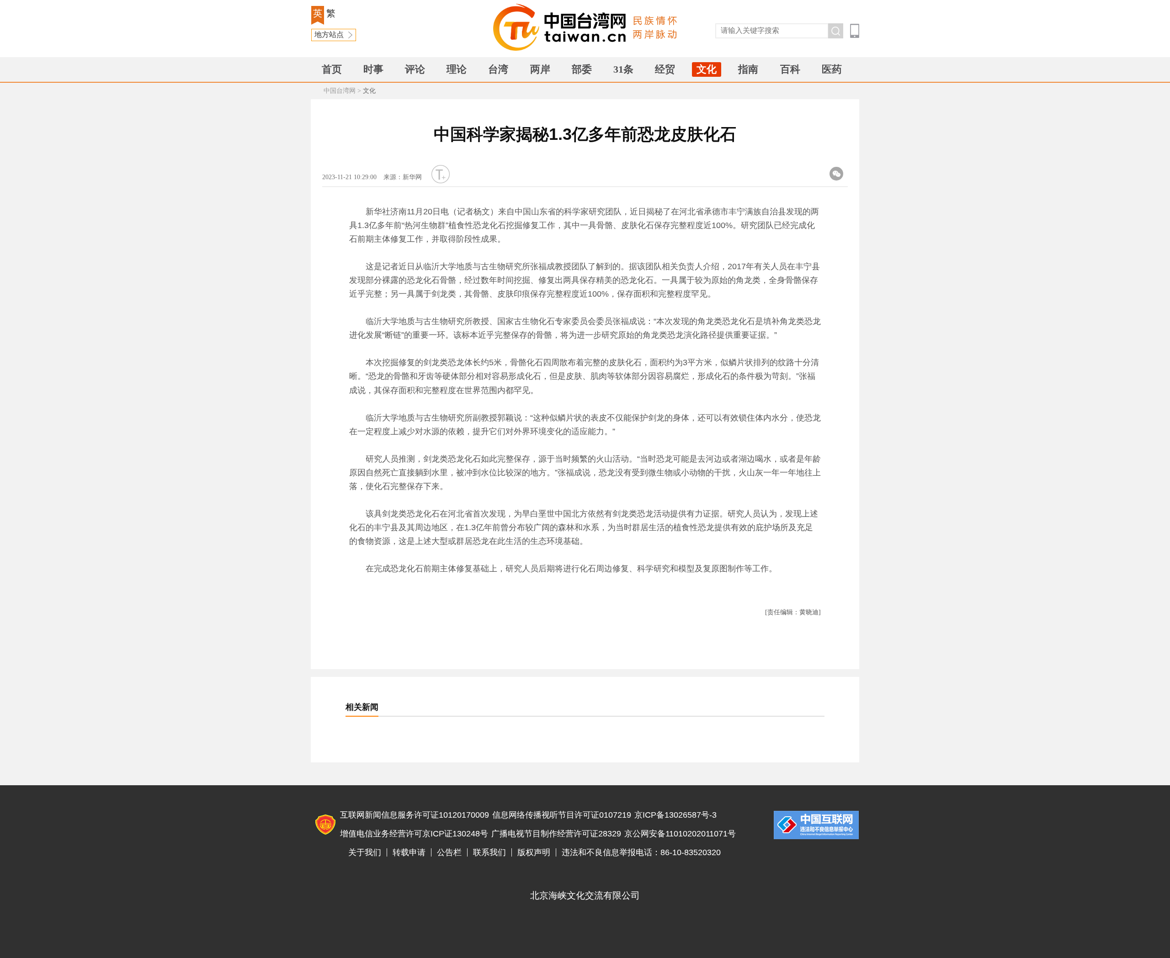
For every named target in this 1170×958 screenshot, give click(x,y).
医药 (832, 69)
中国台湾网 (340, 90)
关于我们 (364, 852)
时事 (373, 69)
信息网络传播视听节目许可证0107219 (561, 815)
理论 (457, 69)
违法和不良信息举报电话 (816, 825)
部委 (582, 69)
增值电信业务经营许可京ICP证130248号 (414, 834)
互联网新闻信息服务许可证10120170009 (414, 815)
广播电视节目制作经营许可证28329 (556, 834)
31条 (623, 69)
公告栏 (449, 852)
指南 (748, 69)
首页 (332, 69)
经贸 (665, 69)
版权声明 (533, 852)
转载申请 (409, 852)
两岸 (540, 69)
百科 (790, 69)
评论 (415, 69)
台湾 (498, 69)
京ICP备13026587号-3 (675, 815)
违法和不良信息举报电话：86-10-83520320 (641, 852)
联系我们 (489, 852)
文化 (707, 69)
